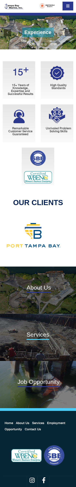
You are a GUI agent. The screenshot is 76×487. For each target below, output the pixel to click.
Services (38, 423)
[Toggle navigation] (68, 6)
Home (9, 423)
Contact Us (33, 429)
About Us (22, 423)
